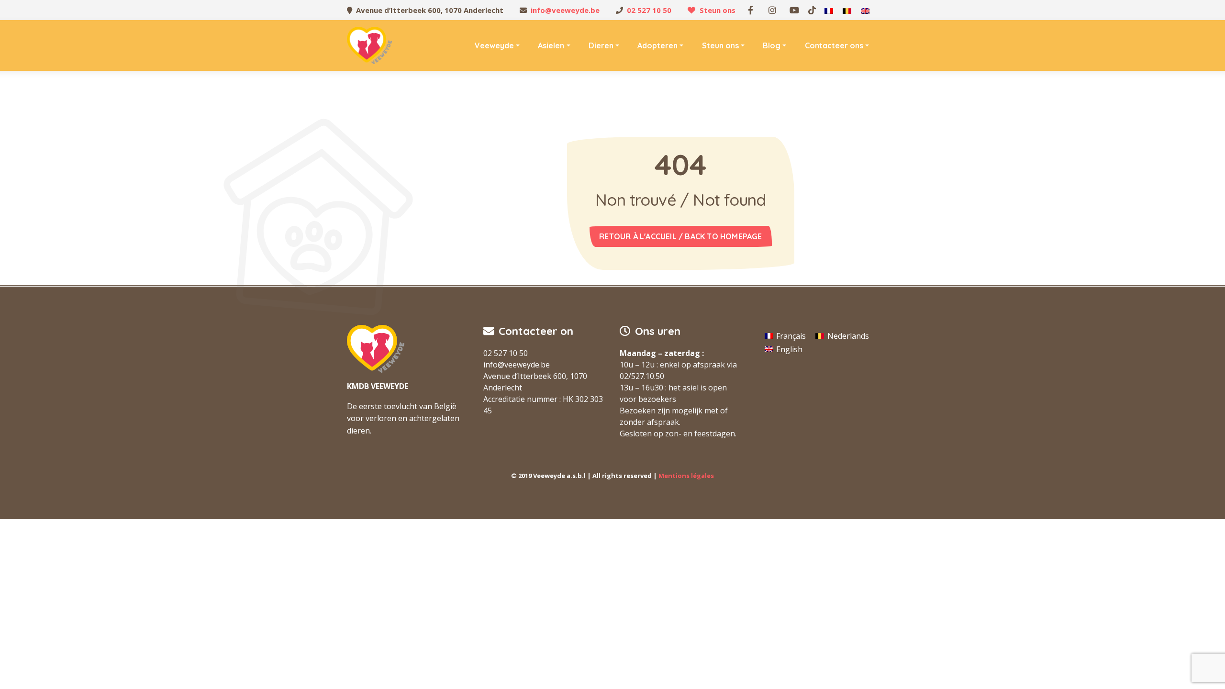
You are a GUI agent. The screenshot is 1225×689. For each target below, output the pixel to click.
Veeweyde (494, 45)
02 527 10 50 (649, 10)
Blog (771, 45)
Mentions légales (686, 475)
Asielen (551, 45)
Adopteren (657, 45)
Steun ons (717, 10)
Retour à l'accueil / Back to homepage (680, 236)
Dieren (601, 45)
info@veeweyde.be (565, 10)
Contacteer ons (834, 45)
